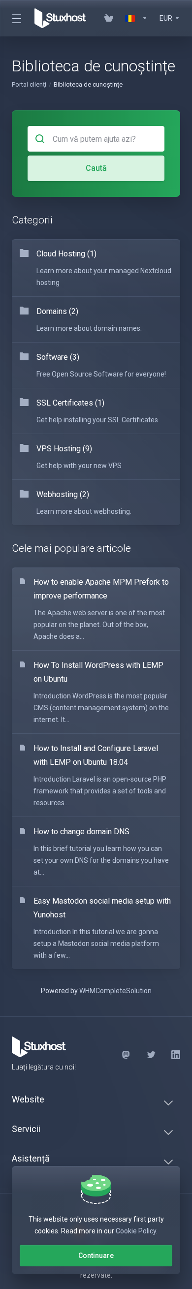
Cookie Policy (136, 1231)
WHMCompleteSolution (115, 991)
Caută (96, 168)
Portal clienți (29, 84)
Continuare (96, 1255)
